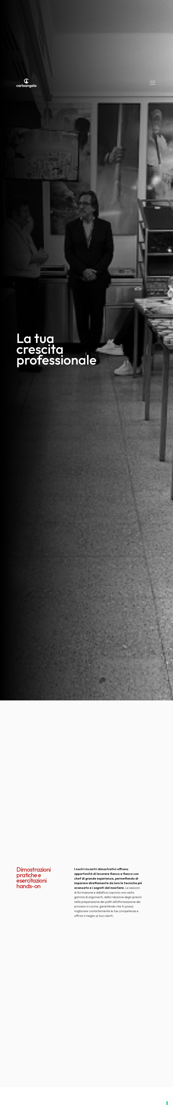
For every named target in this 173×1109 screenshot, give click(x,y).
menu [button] (153, 83)
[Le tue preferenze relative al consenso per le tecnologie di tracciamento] (167, 1103)
